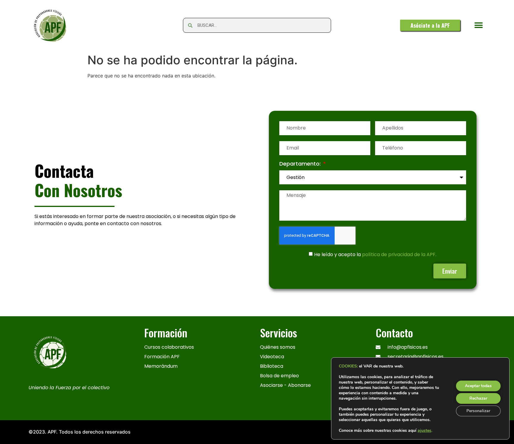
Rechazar (478, 398)
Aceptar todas (478, 386)
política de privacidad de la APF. (399, 254)
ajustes (424, 430)
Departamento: (300, 164)
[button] (478, 25)
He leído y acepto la (375, 254)
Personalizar (478, 411)
